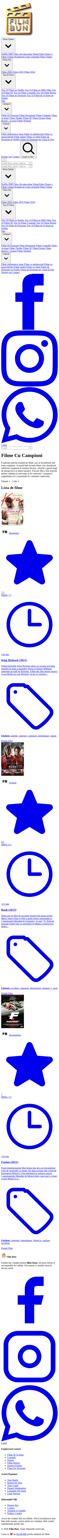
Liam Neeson (13, 1493)
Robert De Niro (14, 1483)
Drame (10, 1460)
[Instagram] (29, 1384)
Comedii (11, 1457)
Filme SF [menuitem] (27, 118)
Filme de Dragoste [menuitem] (10, 115)
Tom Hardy (12, 1480)
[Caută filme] (2, 160)
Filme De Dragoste (16, 1468)
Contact (16, 156)
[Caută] (31, 163)
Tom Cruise (12, 1485)
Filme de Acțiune (15, 1455)
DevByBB (21, 1534)
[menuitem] (4, 54)
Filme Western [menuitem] (24, 121)
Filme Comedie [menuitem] (43, 115)
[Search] (31, 448)
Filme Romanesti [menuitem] (27, 115)
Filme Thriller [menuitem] (16, 118)
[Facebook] (29, 1327)
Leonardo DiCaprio (16, 1491)
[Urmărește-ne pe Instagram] (29, 385)
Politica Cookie (14, 1513)
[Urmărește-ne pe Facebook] (29, 329)
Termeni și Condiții (16, 1510)
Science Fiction (14, 1465)
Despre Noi (12, 1505)
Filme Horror (13, 1463)
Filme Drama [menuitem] (39, 118)
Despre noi (6, 156)
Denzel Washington (16, 1488)
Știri (3, 231)
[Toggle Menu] (5, 160)
